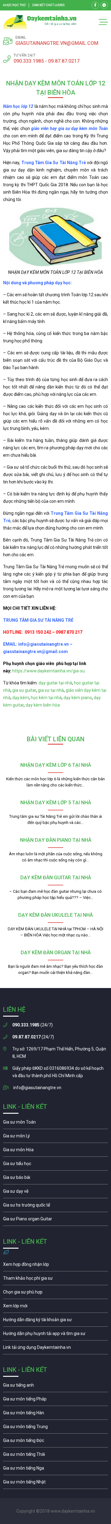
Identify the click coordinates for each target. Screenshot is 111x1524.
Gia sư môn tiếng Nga (55, 1349)
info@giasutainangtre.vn (37, 1087)
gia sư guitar (24, 690)
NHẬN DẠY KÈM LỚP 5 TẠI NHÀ (55, 802)
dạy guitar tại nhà (55, 682)
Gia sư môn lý (55, 1137)
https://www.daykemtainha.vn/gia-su (48, 670)
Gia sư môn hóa (55, 1151)
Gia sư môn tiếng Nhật (55, 1483)
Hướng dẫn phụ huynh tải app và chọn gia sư (55, 1335)
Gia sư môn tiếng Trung (55, 1428)
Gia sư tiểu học (55, 1165)
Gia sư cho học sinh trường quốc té (55, 1206)
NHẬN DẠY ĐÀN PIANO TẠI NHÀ (55, 840)
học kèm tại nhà (46, 697)
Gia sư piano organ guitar (55, 1220)
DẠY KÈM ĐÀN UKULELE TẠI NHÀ (55, 915)
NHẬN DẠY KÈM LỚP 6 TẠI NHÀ (55, 765)
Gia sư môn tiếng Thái (55, 1456)
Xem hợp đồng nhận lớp (55, 1266)
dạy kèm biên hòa (43, 705)
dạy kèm (20, 697)
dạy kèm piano (78, 697)
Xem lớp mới (55, 1307)
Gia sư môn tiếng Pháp (55, 1400)
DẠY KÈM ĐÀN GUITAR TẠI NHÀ (55, 877)
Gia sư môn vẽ (55, 1192)
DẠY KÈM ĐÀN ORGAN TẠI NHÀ (56, 952)
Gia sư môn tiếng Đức (55, 1442)
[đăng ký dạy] (39, 22)
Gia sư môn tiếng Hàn (55, 1414)
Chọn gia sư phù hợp (55, 1293)
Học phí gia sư (55, 1279)
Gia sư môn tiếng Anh (55, 1386)
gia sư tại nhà (51, 690)
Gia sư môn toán (55, 1123)
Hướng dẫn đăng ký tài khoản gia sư (55, 1321)
